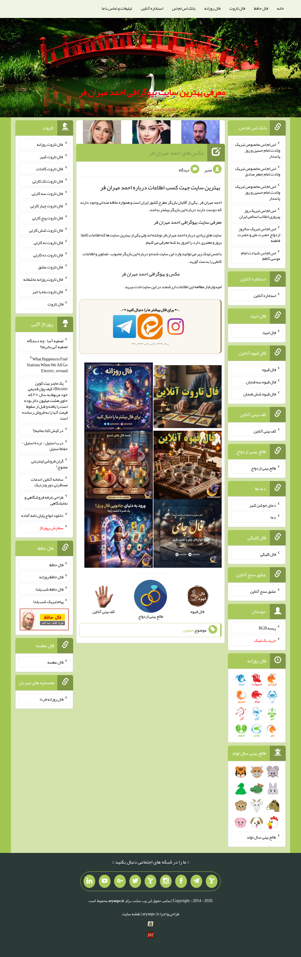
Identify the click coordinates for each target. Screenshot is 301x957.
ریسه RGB (267, 628)
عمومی (188, 630)
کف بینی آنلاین (265, 431)
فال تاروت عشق (50, 267)
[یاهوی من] (212, 881)
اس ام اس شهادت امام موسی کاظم (260, 255)
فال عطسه (55, 662)
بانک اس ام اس (183, 8)
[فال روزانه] (118, 398)
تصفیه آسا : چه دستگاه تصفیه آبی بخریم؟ (47, 344)
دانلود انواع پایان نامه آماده (42, 515)
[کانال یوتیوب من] (105, 881)
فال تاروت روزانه (50, 144)
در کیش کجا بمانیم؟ (48, 430)
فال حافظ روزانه (51, 577)
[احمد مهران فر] (200, 133)
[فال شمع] (118, 466)
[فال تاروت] (187, 398)
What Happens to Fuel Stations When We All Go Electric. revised (47, 365)
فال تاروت (237, 8)
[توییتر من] (135, 881)
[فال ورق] (118, 535)
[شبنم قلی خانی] (102, 133)
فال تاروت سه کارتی (47, 193)
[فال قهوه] (187, 466)
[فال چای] (187, 535)
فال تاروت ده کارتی (48, 254)
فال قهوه (269, 369)
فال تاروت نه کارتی (48, 242)
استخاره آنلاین (152, 8)
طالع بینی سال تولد (261, 837)
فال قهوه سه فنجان (261, 382)
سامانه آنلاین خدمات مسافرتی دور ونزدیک (49, 482)
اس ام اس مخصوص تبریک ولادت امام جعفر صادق (257, 171)
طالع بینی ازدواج (263, 468)
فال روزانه (212, 8)
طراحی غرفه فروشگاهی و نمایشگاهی (46, 500)
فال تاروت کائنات (49, 169)
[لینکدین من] (89, 881)
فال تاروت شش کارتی (46, 230)
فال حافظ (261, 8)
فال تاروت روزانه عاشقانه (43, 279)
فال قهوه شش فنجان (259, 394)
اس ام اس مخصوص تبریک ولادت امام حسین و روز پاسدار (257, 150)
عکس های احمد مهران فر (176, 152)
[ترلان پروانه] (151, 133)
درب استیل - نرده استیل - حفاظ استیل (44, 446)
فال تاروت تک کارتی (47, 181)
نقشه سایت (131, 914)
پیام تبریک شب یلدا (48, 601)
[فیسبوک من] (181, 881)
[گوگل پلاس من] (120, 881)
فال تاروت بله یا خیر (47, 292)
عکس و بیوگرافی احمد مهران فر (150, 274)
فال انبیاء (269, 332)
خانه (280, 8)
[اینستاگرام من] (166, 881)
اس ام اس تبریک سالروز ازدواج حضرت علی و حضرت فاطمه (259, 235)
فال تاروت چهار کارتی (46, 205)
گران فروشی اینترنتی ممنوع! (49, 464)
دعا (273, 517)
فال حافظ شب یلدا (49, 589)
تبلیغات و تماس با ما (117, 8)
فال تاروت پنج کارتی (47, 218)
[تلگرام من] (196, 881)
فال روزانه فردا (51, 699)
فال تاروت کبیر (51, 156)
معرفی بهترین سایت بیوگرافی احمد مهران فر (152, 92)
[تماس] (150, 881)
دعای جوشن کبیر (262, 505)
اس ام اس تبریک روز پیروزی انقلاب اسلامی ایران (259, 213)
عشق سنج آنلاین (263, 591)
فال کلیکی (268, 554)
